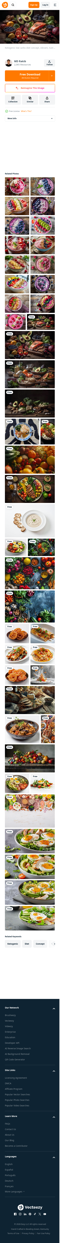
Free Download (30, 75)
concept (40, 1236)
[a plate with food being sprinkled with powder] (17, 918)
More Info (12, 117)
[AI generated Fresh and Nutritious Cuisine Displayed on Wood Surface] (12, 1002)
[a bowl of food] (17, 897)
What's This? (26, 111)
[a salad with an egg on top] (17, 1076)
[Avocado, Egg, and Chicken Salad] (29, 1134)
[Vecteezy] (5, 5)
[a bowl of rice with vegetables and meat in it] (22, 972)
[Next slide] (48, 1237)
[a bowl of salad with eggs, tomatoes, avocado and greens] (17, 1056)
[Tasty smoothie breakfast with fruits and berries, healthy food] (17, 185)
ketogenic (12, 1236)
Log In (45, 5)
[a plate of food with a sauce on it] (17, 856)
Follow (50, 64)
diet (27, 1236)
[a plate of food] (17, 814)
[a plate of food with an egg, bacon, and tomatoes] (16, 709)
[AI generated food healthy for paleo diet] (18, 728)
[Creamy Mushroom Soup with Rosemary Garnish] (29, 683)
